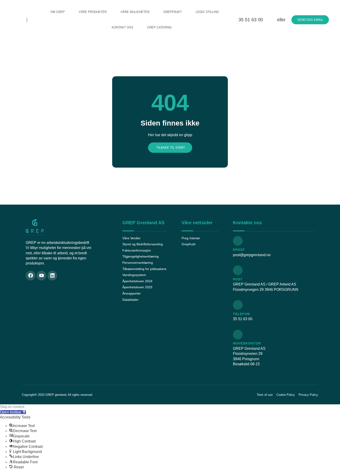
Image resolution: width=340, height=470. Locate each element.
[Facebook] (30, 275)
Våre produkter (93, 12)
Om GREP (57, 12)
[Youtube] (41, 275)
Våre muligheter (135, 12)
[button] (13, 412)
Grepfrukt (172, 12)
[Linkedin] (52, 275)
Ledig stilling (207, 12)
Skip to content (12, 407)
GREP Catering (159, 27)
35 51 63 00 (250, 19)
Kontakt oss (122, 27)
